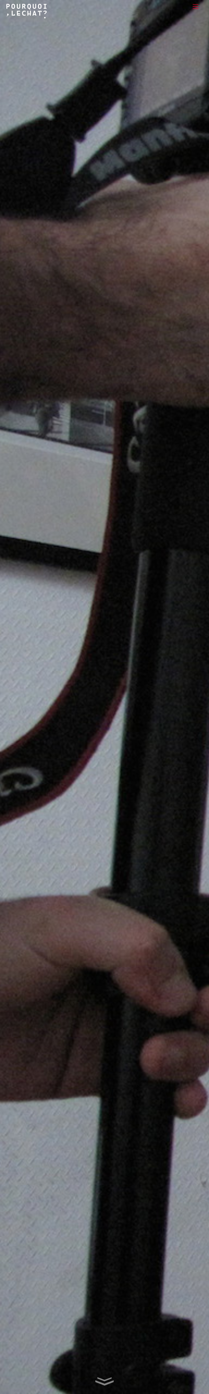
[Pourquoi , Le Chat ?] (26, 16)
